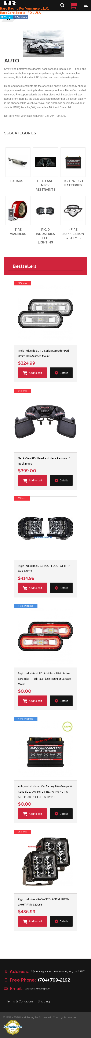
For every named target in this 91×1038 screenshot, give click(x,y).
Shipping (44, 1001)
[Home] (10, 4)
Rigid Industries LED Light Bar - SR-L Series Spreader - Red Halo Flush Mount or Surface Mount (44, 679)
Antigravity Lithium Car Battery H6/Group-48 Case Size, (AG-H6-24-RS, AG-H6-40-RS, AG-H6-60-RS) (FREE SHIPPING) (45, 792)
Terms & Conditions (19, 1001)
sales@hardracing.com (37, 988)
